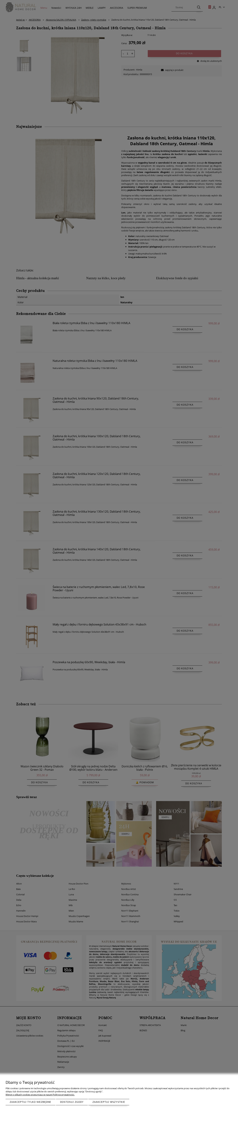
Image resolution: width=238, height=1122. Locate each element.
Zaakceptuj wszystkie (109, 1102)
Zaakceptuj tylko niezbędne (30, 1102)
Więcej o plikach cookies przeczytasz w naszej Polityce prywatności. (40, 1094)
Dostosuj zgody (72, 1102)
